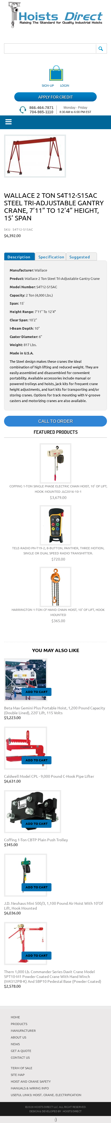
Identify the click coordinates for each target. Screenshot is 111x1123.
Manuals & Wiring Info (30, 1088)
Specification (51, 256)
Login (64, 85)
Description (19, 256)
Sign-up (48, 85)
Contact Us (20, 1057)
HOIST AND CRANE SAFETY (31, 1081)
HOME (15, 1017)
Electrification (68, 1095)
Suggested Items (80, 257)
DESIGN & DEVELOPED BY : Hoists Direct (55, 1111)
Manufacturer (23, 1030)
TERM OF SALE (21, 1068)
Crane (48, 1095)
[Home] (56, 26)
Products (19, 1024)
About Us (18, 1037)
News (15, 1044)
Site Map (18, 1074)
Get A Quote (21, 1050)
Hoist (37, 1095)
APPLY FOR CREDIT (55, 96)
